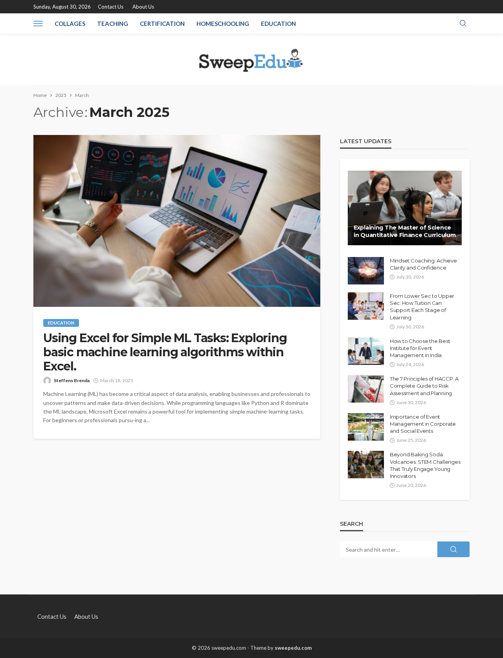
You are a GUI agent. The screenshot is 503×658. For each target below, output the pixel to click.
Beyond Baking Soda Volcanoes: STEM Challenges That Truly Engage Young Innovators (425, 465)
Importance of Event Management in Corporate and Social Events (423, 424)
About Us (143, 7)
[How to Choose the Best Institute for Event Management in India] (366, 351)
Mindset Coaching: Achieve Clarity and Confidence (423, 264)
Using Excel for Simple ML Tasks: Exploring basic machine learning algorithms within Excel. (165, 352)
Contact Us (110, 7)
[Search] (463, 23)
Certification (162, 23)
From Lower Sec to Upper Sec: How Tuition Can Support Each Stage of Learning (422, 307)
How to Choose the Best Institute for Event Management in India (420, 348)
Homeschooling (222, 23)
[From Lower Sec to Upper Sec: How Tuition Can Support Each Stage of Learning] (366, 306)
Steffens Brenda (72, 380)
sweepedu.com (293, 648)
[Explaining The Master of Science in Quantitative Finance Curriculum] (405, 208)
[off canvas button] (38, 23)
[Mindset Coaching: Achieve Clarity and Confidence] (366, 270)
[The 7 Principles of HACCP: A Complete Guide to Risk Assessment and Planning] (366, 389)
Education (278, 23)
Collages (70, 23)
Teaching (112, 23)
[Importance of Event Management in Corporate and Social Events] (366, 427)
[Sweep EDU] (251, 59)
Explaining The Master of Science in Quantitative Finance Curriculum (404, 231)
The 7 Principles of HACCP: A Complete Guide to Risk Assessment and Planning (424, 385)
